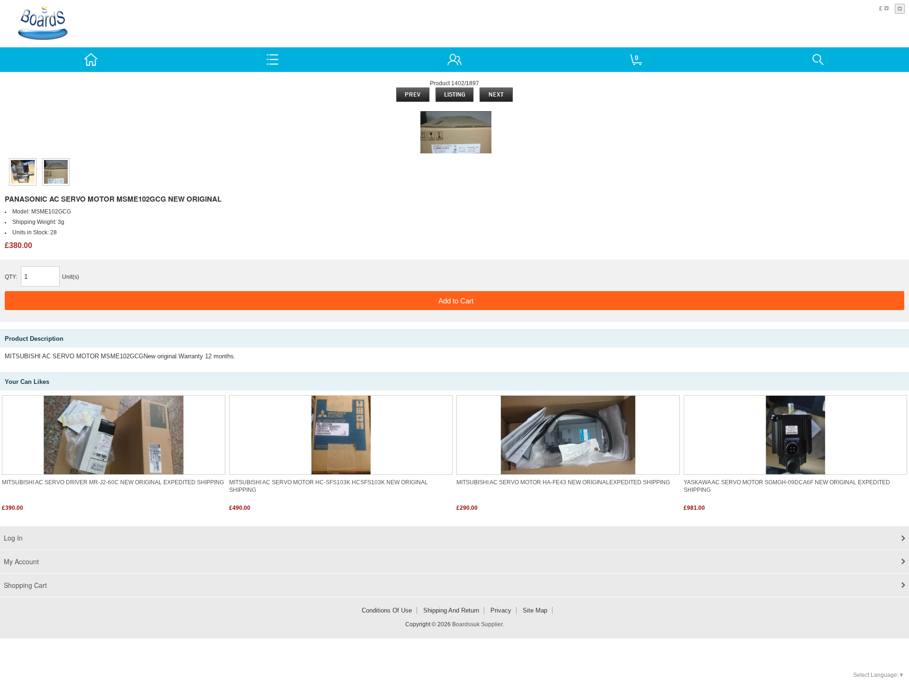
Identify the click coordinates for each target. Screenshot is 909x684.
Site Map (535, 610)
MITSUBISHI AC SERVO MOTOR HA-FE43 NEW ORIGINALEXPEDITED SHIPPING (563, 482)
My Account (21, 561)
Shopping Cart (25, 585)
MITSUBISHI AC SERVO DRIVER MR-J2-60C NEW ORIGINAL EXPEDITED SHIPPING (113, 482)
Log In (13, 537)
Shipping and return (451, 610)
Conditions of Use (387, 610)
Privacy (500, 610)
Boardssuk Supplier (477, 624)
